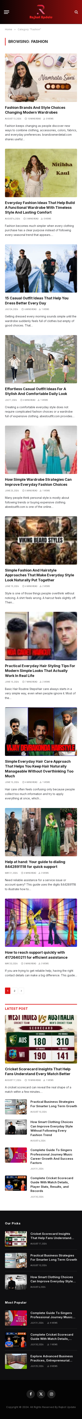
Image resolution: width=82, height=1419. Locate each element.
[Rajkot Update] (41, 12)
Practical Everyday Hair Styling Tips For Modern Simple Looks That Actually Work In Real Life (40, 671)
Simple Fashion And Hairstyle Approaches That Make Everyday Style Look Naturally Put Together (39, 575)
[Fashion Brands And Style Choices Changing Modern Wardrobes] (41, 78)
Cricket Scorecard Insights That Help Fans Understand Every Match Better (50, 1238)
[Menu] (6, 12)
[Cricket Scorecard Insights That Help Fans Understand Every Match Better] (41, 1039)
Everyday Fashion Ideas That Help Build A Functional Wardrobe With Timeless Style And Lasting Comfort (40, 208)
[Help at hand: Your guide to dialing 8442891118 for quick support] (41, 832)
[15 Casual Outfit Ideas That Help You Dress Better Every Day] (41, 268)
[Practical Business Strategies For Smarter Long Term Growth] (16, 1106)
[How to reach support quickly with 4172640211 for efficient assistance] (41, 923)
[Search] (76, 12)
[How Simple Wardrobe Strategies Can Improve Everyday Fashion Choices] (41, 450)
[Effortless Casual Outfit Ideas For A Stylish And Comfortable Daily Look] (41, 359)
